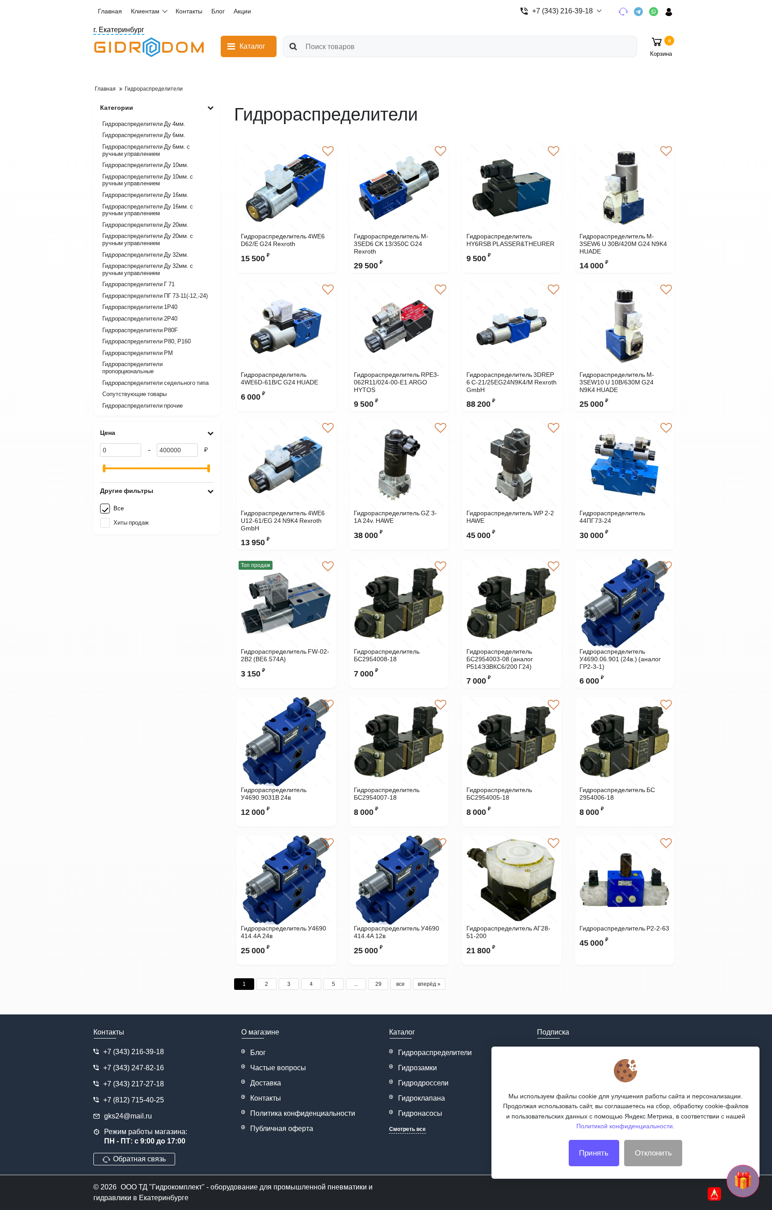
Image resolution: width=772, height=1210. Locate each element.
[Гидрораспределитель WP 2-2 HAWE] (512, 464)
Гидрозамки (417, 1068)
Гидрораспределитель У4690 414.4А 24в (283, 932)
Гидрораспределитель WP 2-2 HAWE (510, 516)
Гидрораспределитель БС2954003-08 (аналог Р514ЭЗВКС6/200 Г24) (499, 659)
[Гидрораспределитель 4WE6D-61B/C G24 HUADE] (286, 326)
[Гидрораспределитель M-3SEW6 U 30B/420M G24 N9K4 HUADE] (625, 188)
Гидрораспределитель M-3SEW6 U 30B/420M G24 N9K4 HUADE (623, 244)
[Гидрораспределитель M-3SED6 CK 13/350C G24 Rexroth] (399, 188)
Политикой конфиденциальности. (625, 1126)
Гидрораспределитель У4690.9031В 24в (273, 793)
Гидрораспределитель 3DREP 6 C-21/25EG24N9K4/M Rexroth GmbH (511, 382)
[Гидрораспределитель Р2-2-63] (625, 880)
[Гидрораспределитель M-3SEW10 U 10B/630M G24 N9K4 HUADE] (625, 326)
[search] (293, 46)
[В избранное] (328, 151)
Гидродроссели (423, 1083)
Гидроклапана (421, 1098)
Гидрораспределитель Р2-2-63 (624, 928)
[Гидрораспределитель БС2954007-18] (399, 741)
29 (378, 984)
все (400, 984)
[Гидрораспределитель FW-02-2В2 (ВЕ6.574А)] (286, 603)
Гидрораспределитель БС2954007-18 (387, 793)
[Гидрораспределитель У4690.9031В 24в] (286, 741)
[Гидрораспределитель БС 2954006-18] (625, 741)
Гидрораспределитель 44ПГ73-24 (612, 516)
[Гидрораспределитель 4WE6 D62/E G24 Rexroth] (286, 188)
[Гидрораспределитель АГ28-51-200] (512, 880)
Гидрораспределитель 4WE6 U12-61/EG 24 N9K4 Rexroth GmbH (283, 520)
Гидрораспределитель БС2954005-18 (499, 793)
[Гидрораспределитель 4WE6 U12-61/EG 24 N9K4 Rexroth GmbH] (286, 464)
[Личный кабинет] (672, 11)
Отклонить (653, 1153)
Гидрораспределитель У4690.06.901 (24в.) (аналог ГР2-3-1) (620, 659)
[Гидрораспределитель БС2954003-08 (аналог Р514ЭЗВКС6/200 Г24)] (512, 603)
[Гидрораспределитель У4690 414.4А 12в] (399, 880)
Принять (593, 1153)
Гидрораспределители (435, 1052)
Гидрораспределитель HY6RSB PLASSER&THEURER (510, 240)
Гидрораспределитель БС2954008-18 (387, 655)
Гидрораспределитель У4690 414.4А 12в (396, 932)
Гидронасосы (420, 1113)
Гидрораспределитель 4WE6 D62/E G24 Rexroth (283, 240)
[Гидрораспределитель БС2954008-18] (399, 603)
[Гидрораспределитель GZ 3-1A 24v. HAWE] (399, 464)
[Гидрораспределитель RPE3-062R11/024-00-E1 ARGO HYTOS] (399, 326)
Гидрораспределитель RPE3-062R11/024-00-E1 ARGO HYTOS (396, 382)
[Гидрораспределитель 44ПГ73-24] (625, 464)
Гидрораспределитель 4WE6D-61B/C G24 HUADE (279, 378)
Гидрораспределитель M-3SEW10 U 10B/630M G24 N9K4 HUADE (616, 382)
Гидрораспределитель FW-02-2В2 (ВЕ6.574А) (285, 655)
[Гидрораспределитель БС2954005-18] (512, 741)
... (356, 984)
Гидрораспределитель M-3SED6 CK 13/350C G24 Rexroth (391, 244)
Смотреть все (407, 1129)
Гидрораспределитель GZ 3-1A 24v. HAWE (395, 516)
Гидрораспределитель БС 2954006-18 (617, 793)
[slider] (104, 468)
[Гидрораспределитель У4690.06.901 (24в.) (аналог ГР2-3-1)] (625, 603)
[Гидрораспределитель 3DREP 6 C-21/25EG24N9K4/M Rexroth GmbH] (512, 326)
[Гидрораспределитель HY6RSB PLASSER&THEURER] (512, 188)
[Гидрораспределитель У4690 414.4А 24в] (286, 880)
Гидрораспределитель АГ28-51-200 (508, 932)
